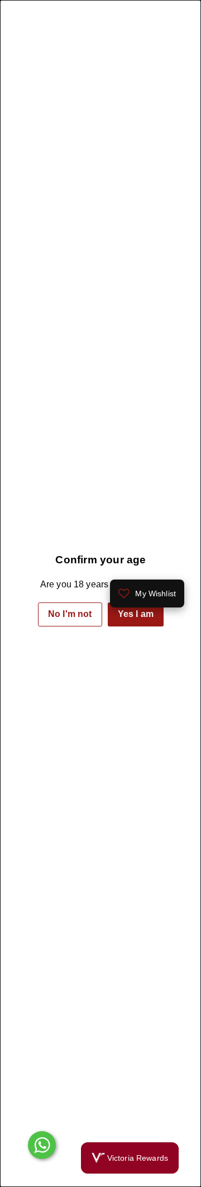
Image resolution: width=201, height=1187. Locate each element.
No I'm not (70, 614)
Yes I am (135, 614)
